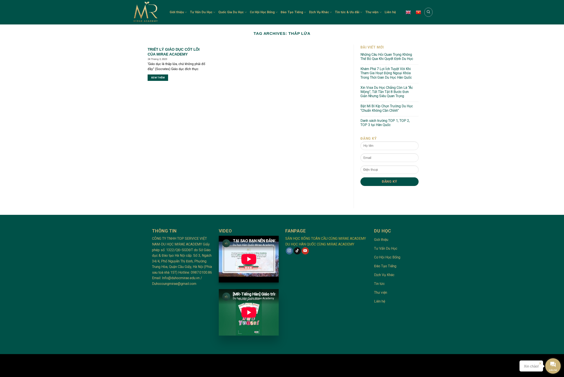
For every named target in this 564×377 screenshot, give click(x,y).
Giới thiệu (177, 12)
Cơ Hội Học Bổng (262, 12)
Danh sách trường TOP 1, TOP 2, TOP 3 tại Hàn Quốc (385, 123)
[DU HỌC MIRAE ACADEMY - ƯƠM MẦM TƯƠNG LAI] (147, 12)
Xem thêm (158, 77)
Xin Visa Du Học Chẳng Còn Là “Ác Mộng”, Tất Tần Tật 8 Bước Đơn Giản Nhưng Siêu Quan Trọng (386, 91)
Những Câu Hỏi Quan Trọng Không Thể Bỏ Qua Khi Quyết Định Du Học (386, 56)
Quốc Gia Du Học (231, 12)
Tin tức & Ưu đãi (347, 12)
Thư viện (371, 12)
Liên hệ (390, 12)
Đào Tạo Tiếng (292, 12)
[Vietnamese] (418, 12)
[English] (408, 12)
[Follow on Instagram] (289, 251)
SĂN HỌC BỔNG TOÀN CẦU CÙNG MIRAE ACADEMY (325, 238)
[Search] (428, 12)
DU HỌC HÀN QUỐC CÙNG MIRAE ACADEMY (319, 244)
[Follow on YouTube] (305, 251)
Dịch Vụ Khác (319, 12)
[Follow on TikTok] (297, 251)
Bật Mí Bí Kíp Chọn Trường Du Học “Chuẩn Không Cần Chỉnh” (386, 108)
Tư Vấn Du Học (201, 12)
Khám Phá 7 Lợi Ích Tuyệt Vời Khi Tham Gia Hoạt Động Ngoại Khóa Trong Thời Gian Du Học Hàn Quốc (386, 73)
